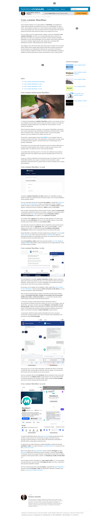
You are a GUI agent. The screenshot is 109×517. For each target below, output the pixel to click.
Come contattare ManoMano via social (33, 88)
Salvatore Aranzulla (25, 21)
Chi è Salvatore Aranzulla (31, 512)
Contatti (49, 512)
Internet (63, 9)
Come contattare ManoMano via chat (32, 86)
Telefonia (56, 9)
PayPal (32, 213)
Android (59, 233)
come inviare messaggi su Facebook (34, 470)
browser (53, 241)
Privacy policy (66, 512)
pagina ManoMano (38, 450)
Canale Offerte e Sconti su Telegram (33, 13)
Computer (49, 9)
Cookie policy (72, 512)
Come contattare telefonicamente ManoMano (34, 81)
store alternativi (25, 234)
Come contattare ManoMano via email (33, 84)
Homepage (23, 512)
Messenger (23, 452)
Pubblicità (54, 512)
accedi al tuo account (28, 447)
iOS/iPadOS (50, 234)
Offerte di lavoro (59, 512)
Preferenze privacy (79, 512)
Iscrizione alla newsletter (42, 512)
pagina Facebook (45, 436)
